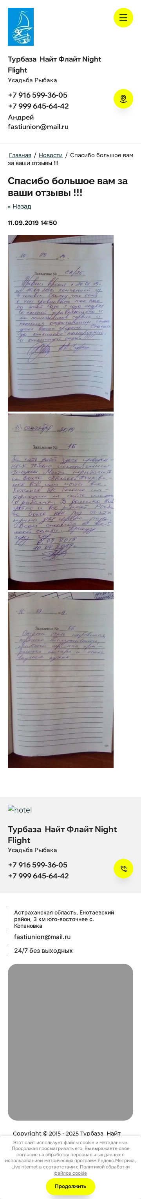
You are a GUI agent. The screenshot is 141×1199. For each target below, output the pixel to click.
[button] (123, 99)
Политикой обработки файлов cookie (92, 1170)
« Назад (19, 206)
